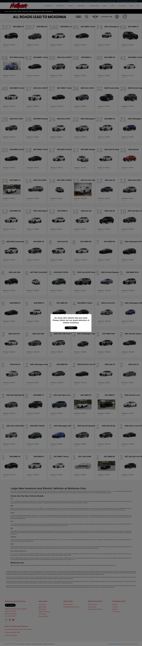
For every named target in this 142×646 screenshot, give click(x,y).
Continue (71, 327)
